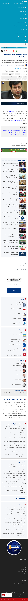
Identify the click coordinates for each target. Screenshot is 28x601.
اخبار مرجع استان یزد (10, 79)
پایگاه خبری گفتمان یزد (19, 65)
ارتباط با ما (24, 580)
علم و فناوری (23, 569)
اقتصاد (24, 563)
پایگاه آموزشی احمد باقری (16, 304)
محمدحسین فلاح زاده (16, 384)
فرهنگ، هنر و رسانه (22, 571)
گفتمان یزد (3, 79)
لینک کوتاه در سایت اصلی (19, 143)
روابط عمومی (11, 74)
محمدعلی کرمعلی (17, 379)
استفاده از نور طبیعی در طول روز (18, 526)
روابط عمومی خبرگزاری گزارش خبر (14, 309)
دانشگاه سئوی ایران (17, 323)
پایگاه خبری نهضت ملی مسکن (15, 313)
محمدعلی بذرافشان (17, 365)
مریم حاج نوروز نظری (17, 370)
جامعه (25, 567)
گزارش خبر (25, 76)
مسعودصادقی (18, 375)
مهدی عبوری (24, 79)
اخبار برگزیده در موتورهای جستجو (16, 424)
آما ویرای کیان (10, 596)
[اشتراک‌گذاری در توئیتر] (18, 68)
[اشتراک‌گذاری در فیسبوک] (20, 68)
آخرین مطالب (21, 505)
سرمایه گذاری (5, 74)
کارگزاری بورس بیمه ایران (16, 334)
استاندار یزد (17, 74)
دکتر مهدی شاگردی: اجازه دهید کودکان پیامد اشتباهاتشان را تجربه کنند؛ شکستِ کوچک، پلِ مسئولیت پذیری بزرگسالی (14, 3)
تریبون (20, 353)
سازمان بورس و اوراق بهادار (15, 339)
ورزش (25, 573)
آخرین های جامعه (20, 462)
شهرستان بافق (18, 79)
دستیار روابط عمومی (5, 76)
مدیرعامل (20, 76)
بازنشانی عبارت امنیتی (14, 284)
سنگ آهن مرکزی (14, 76)
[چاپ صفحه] (4, 51)
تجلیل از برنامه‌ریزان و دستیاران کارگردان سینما (15, 417)
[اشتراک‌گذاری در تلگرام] (15, 68)
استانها (24, 576)
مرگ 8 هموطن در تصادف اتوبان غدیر (16, 135)
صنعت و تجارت (23, 565)
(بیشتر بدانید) (23, 394)
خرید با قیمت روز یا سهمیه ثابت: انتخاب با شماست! (14, 402)
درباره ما (24, 578)
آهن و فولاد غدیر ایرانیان (16, 349)
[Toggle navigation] (25, 44)
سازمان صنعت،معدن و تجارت (15, 344)
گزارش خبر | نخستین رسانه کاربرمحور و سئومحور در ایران (15, 592)
